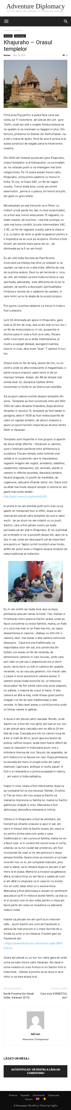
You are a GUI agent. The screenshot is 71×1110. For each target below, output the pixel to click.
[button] (6, 21)
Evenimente (39, 1095)
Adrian (7, 55)
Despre (29, 1099)
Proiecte (13, 1095)
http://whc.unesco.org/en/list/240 (25, 496)
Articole (17, 30)
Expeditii (25, 1095)
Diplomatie (53, 1095)
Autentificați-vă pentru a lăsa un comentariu (35, 1071)
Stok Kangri (20, 36)
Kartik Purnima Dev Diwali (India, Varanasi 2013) (19, 995)
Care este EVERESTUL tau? (53, 995)
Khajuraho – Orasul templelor (28, 45)
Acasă (7, 30)
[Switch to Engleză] (37, 1099)
